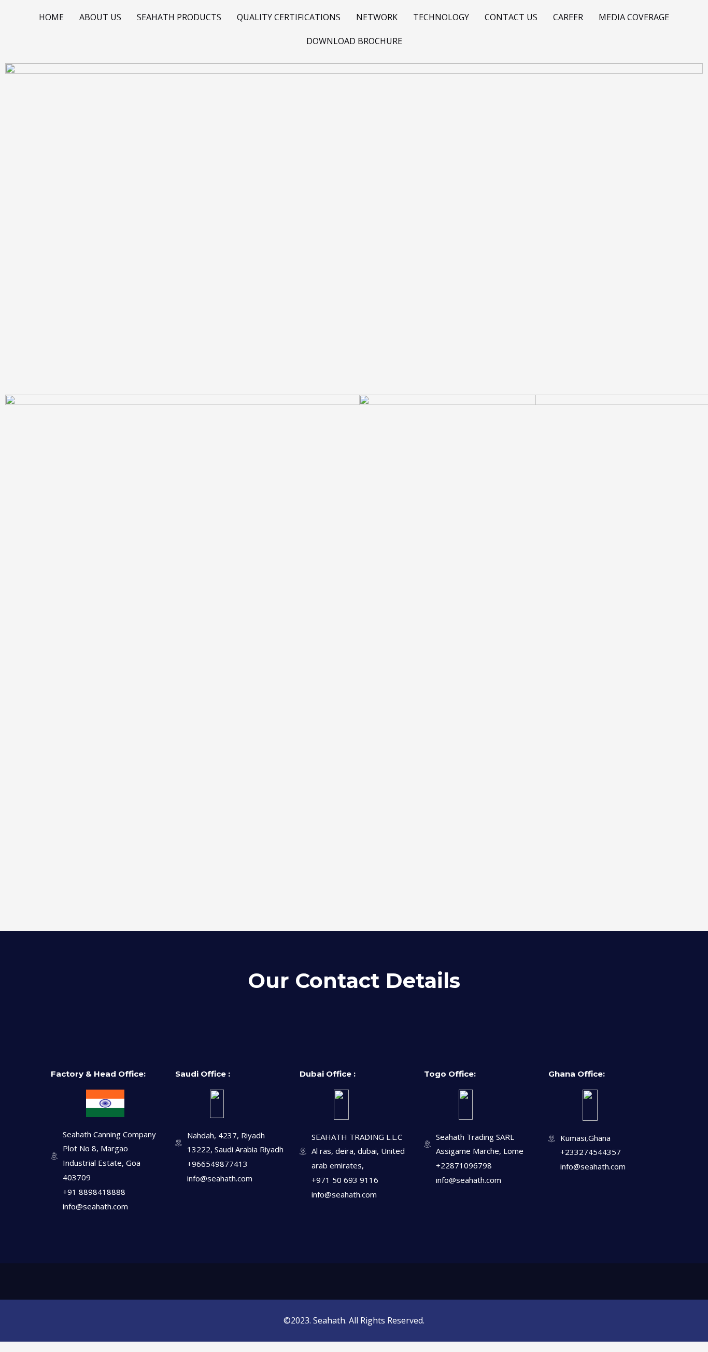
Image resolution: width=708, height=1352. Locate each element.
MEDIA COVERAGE (634, 17)
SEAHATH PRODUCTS (179, 17)
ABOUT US (100, 17)
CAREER (568, 17)
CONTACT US (511, 17)
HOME (51, 17)
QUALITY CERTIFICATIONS (289, 17)
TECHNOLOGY (441, 17)
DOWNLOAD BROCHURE (354, 41)
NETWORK (377, 17)
